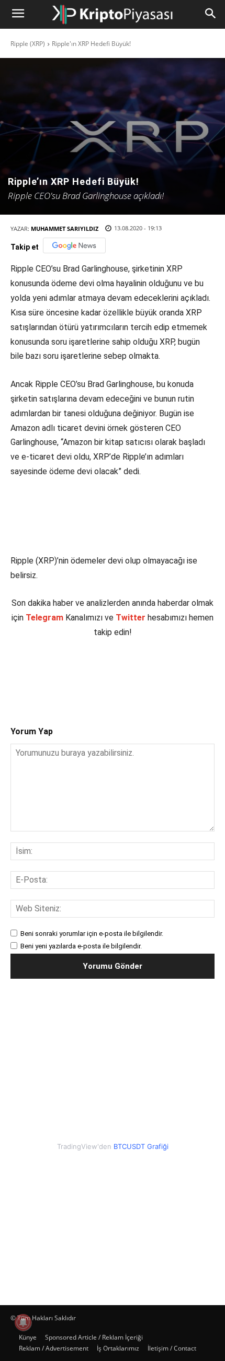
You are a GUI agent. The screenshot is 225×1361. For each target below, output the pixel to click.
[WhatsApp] (126, 673)
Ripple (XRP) (27, 43)
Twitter (130, 618)
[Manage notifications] (23, 1322)
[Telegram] (150, 673)
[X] (78, 673)
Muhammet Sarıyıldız (64, 228)
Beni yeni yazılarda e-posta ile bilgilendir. (81, 946)
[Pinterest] (102, 673)
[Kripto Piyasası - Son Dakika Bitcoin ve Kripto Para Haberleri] (112, 14)
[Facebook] (53, 673)
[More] (175, 673)
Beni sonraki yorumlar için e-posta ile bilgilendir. (91, 933)
